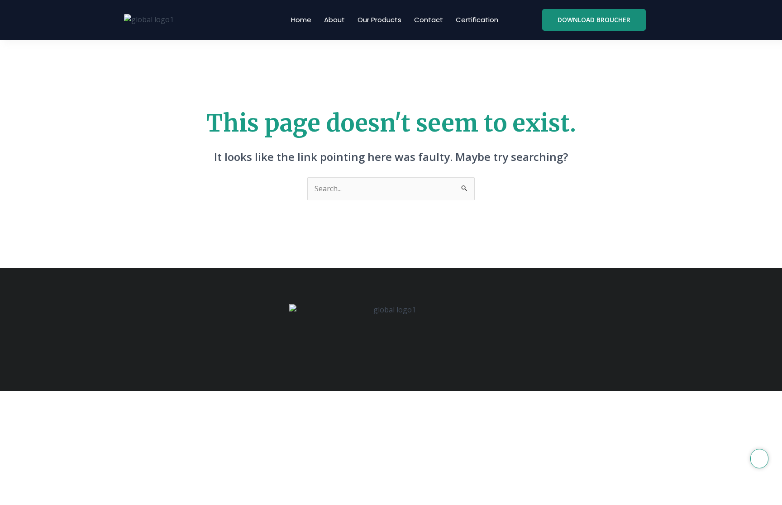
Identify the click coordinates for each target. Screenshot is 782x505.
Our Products (379, 19)
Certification (477, 19)
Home (301, 19)
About (334, 19)
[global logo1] (149, 20)
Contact (428, 19)
